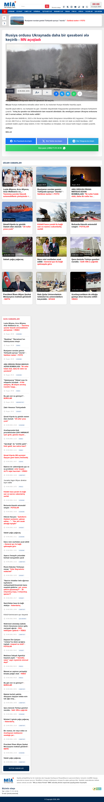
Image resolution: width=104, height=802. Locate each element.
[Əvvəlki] (4, 18)
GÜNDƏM (11, 11)
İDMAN (67, 11)
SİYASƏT (19, 11)
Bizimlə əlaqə (56, 7)
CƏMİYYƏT (28, 11)
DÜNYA (81, 11)
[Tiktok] (79, 6)
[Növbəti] (4, 23)
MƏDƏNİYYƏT (58, 11)
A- (47, 92)
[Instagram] (71, 6)
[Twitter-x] (67, 6)
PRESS (74, 11)
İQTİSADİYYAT (47, 11)
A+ (37, 92)
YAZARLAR (89, 11)
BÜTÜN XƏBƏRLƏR (16, 768)
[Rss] (86, 6)
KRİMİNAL (37, 11)
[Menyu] (4, 11)
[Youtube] (75, 6)
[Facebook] (63, 6)
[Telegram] (83, 6)
